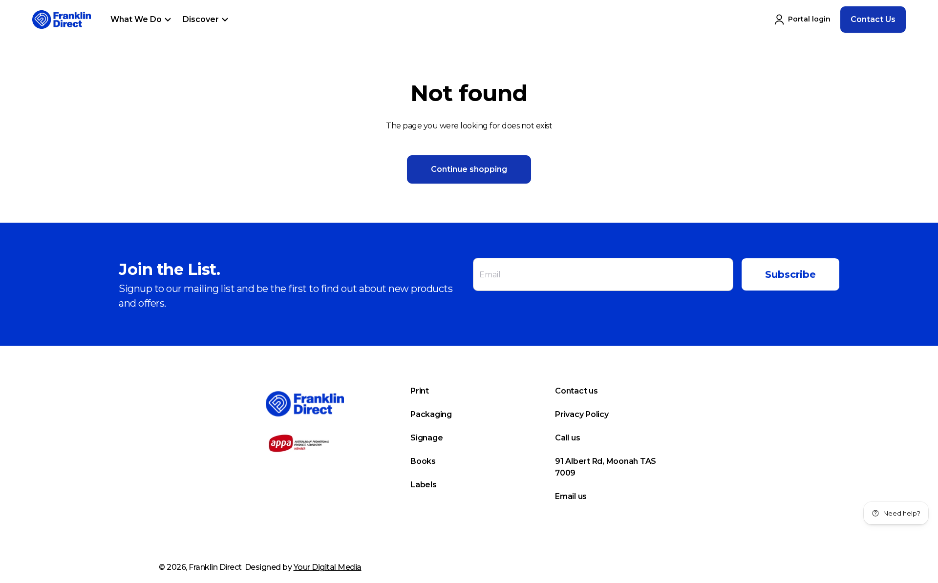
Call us (567, 437)
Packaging (431, 414)
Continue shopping (469, 169)
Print (419, 391)
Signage (426, 437)
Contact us (576, 391)
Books (423, 461)
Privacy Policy (582, 414)
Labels (423, 484)
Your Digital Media (328, 567)
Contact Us (873, 19)
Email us (571, 496)
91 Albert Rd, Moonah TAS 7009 (605, 467)
